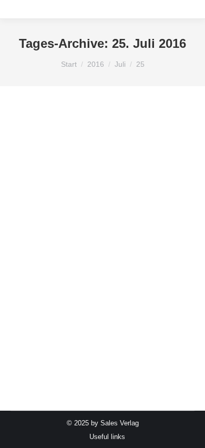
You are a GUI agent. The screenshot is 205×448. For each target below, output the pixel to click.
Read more (44, 359)
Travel (29, 135)
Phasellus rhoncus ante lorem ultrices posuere (101, 271)
